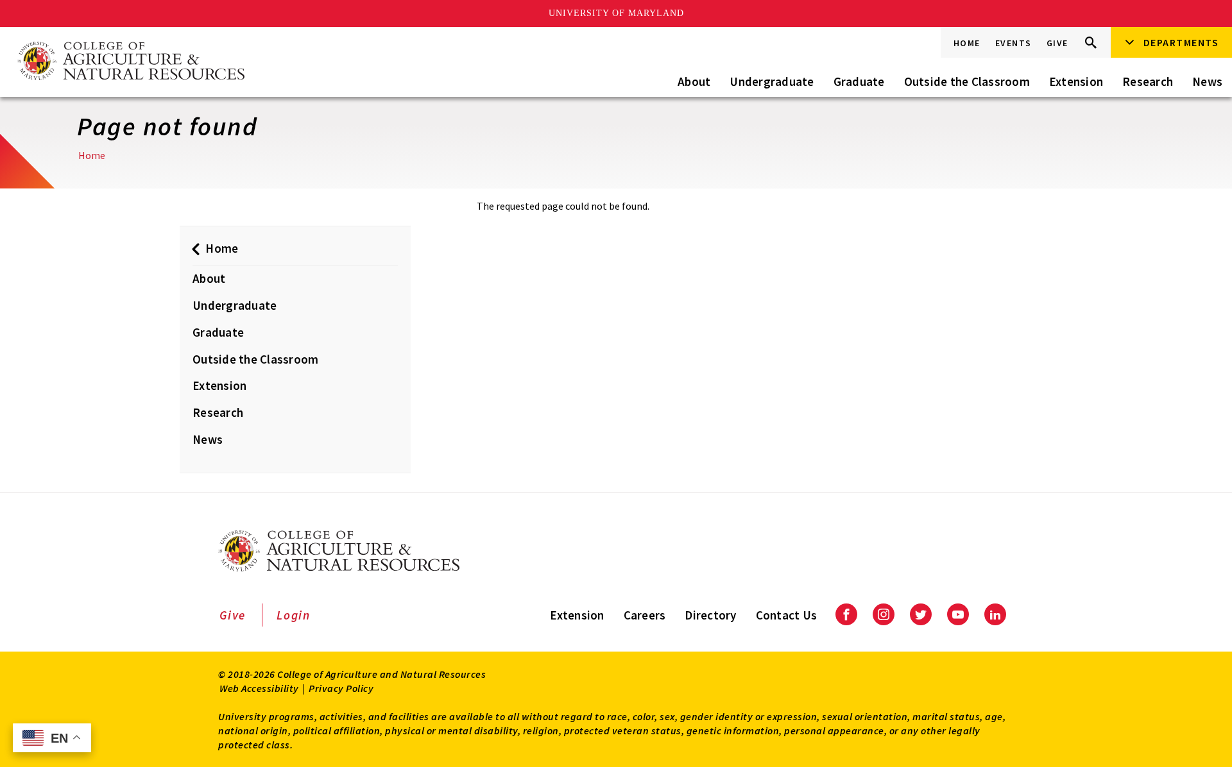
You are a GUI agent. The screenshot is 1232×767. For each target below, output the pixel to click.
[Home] (130, 62)
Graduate (859, 81)
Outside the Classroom (967, 81)
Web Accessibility (259, 688)
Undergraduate (772, 81)
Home (967, 43)
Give (1057, 43)
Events (1013, 43)
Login (294, 615)
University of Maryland (616, 13)
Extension (1076, 81)
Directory (710, 615)
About (694, 81)
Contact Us (786, 615)
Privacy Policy (341, 688)
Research (1147, 81)
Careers (645, 615)
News (1207, 81)
